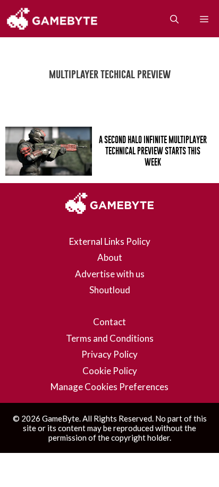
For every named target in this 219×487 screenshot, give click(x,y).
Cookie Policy (109, 370)
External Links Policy (109, 241)
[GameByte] (54, 18)
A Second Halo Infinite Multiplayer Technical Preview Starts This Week (153, 151)
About (109, 257)
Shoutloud (109, 289)
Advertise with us (110, 273)
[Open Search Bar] (174, 18)
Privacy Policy (109, 354)
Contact (109, 321)
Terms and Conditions (110, 338)
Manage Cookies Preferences (109, 386)
